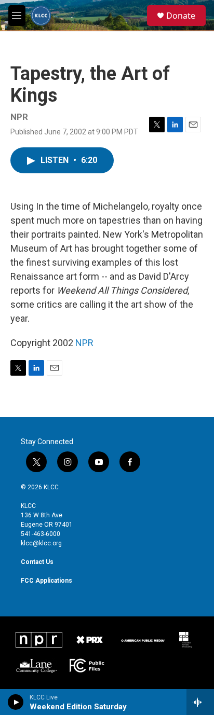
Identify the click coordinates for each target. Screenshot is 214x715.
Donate (180, 15)
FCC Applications (46, 580)
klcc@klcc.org (41, 543)
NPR (84, 342)
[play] (15, 702)
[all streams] (200, 702)
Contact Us (37, 562)
